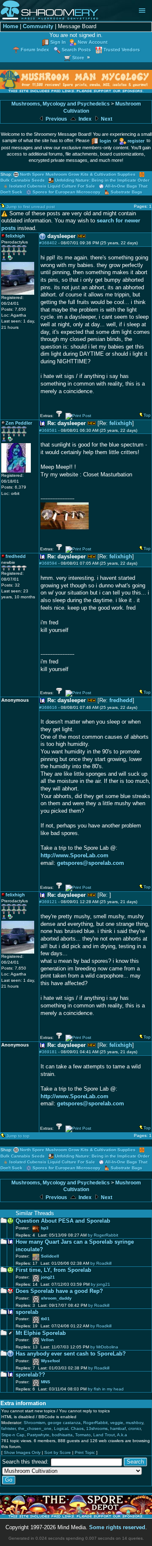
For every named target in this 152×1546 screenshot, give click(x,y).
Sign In (58, 42)
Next (106, 119)
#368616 (48, 707)
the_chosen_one (35, 1428)
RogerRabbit (95, 1422)
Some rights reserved (117, 1527)
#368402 (48, 242)
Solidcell (50, 1256)
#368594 (48, 563)
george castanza (64, 1422)
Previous (55, 119)
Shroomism (34, 1422)
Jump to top (18, 1136)
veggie (116, 1422)
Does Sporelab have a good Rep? (59, 1291)
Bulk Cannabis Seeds (22, 180)
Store (78, 57)
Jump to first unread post (30, 206)
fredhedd (121, 700)
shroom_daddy (56, 1298)
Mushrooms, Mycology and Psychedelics (60, 103)
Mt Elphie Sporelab (41, 1333)
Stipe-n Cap (12, 1434)
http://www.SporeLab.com (75, 856)
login (105, 140)
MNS (45, 1382)
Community (38, 26)
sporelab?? (30, 1375)
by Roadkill (100, 1263)
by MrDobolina (104, 1347)
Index (84, 119)
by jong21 (100, 1284)
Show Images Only (22, 1452)
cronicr (134, 1428)
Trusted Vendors (121, 49)
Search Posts (76, 49)
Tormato (83, 1434)
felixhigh (120, 423)
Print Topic (85, 1452)
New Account (93, 42)
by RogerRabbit (103, 1235)
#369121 (48, 901)
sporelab (27, 1312)
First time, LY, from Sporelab (53, 1270)
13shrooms (97, 1428)
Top (147, 415)
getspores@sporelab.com (90, 863)
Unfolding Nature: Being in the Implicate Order (102, 180)
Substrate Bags (126, 192)
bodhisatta (62, 1434)
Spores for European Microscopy (66, 192)
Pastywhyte (38, 1434)
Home (10, 26)
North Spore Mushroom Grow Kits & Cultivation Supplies (78, 174)
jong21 (48, 1277)
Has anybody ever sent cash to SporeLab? (71, 1354)
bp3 (45, 1228)
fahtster (8, 1428)
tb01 (45, 1318)
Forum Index (35, 49)
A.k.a (122, 1434)
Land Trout (104, 1434)
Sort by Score (57, 1452)
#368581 (48, 430)
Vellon (47, 1339)
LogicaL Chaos (69, 1428)
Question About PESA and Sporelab (63, 1221)
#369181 (48, 1051)
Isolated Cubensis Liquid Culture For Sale (52, 186)
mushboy (134, 1422)
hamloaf (118, 1428)
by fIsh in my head (106, 1389)
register (136, 140)
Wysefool (50, 1360)
